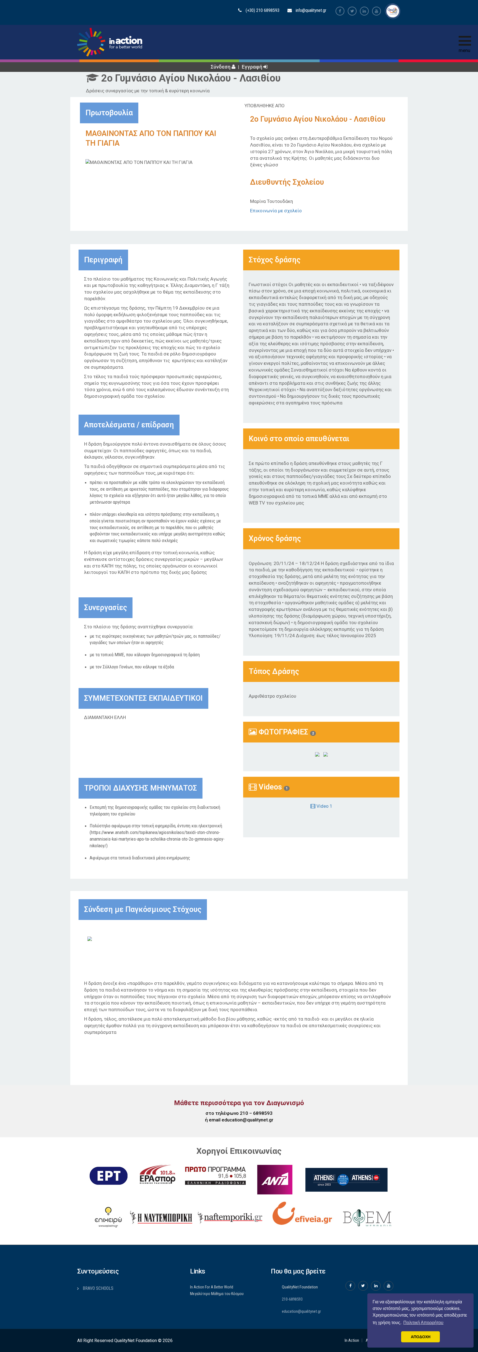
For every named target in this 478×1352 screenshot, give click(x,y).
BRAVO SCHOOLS (98, 1288)
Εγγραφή (252, 67)
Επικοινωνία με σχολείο (276, 210)
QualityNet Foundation (300, 1287)
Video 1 (323, 806)
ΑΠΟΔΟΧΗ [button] (420, 1337)
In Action (352, 1340)
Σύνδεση (221, 67)
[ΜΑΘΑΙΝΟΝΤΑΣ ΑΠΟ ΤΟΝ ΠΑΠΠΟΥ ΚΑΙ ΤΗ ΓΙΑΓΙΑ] (317, 754)
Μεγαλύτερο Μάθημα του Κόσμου (217, 1293)
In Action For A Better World (211, 1287)
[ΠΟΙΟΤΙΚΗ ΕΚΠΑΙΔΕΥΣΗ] (101, 938)
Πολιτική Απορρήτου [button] (423, 1322)
